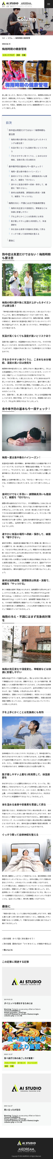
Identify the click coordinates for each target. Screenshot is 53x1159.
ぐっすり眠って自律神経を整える (25, 233)
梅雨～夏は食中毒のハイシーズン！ (26, 171)
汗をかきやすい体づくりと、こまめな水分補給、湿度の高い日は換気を (29, 157)
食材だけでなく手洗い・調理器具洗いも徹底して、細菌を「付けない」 (29, 178)
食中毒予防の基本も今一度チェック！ (26, 166)
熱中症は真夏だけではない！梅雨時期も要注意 (27, 132)
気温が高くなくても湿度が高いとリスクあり (29, 149)
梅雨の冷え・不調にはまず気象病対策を (27, 202)
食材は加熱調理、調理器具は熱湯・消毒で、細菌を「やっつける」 (28, 194)
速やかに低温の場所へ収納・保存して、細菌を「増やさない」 (29, 186)
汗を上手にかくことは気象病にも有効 (27, 216)
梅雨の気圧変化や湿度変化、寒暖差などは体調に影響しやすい (29, 210)
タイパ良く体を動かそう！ (23, 938)
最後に (12, 240)
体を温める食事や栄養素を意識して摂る (28, 229)
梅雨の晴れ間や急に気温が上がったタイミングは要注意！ (29, 141)
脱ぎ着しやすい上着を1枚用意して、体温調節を (28, 223)
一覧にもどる (7, 950)
